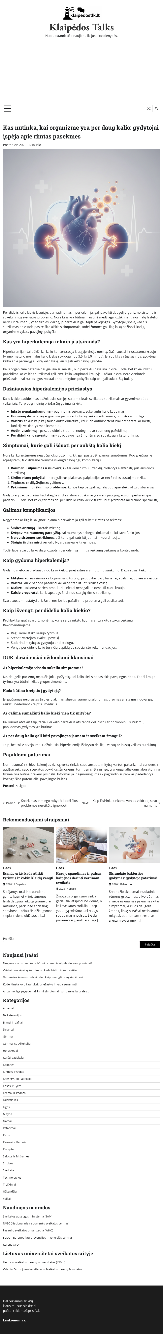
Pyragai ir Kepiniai (15, 1142)
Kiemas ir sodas (13, 1072)
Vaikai (7, 1199)
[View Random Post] (148, 108)
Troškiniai (9, 1184)
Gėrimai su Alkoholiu (17, 1043)
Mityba (7, 1114)
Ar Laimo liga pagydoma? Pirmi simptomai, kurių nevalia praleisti (46, 991)
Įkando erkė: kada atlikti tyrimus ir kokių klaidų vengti (28, 875)
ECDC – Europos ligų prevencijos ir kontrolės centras (38, 1237)
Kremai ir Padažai (14, 1093)
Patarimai (9, 1128)
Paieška (8, 939)
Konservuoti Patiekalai (17, 1079)
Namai (7, 1121)
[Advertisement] (81, 74)
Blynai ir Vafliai (13, 1022)
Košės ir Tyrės (12, 1086)
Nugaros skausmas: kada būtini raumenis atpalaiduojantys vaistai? (47, 963)
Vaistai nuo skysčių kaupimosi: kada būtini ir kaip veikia (40, 970)
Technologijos (12, 1177)
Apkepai (8, 1008)
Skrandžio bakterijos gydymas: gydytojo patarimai (133, 875)
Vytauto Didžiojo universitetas (23, 1269)
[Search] (156, 108)
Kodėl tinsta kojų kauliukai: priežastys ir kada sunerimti (40, 984)
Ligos (22, 786)
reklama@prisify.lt (26, 1310)
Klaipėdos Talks (81, 27)
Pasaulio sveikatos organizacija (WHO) (28, 1230)
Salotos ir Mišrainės (16, 1156)
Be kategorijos (12, 1015)
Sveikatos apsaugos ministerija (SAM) (27, 1216)
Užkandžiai (10, 1191)
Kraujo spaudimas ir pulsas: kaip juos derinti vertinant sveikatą (79, 878)
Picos (6, 1135)
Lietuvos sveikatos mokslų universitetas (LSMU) (34, 1262)
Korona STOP (11, 1244)
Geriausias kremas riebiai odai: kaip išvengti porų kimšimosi (43, 977)
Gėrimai (8, 1036)
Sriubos (8, 1163)
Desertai (8, 1029)
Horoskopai (10, 1050)
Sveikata (8, 1170)
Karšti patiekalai (13, 1057)
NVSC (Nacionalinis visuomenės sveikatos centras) (36, 1223)
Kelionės (8, 1065)
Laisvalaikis (10, 1100)
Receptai (9, 1149)
